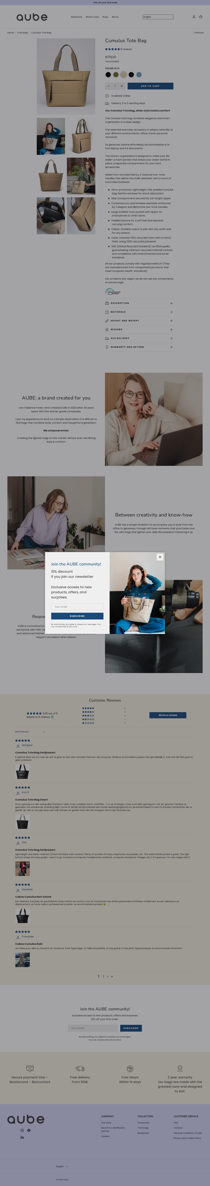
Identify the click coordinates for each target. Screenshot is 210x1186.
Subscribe (77, 616)
